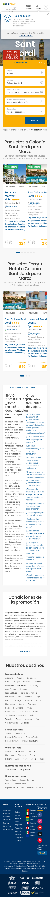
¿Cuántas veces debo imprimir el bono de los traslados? (35, 578)
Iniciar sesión (42, 23)
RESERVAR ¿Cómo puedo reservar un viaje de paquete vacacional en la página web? (33, 463)
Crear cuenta (29, 7)
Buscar (34, 120)
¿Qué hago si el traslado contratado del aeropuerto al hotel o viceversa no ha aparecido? (35, 547)
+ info (22, 186)
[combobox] (25, 111)
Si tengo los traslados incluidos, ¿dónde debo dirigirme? (35, 506)
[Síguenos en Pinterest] (40, 840)
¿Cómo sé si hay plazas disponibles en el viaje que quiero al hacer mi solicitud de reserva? (35, 494)
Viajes (5, 130)
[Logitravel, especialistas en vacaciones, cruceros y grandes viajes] (9, 4)
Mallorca (24, 130)
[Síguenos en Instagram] (40, 821)
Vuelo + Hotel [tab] (21, 62)
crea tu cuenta (26, 35)
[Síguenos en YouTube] (40, 827)
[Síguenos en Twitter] (40, 834)
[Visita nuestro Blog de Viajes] (42, 853)
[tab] (18, 252)
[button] (44, 63)
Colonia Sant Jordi (39, 130)
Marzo (14, 130)
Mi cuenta (38, 7)
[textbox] (25, 72)
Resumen (10, 186)
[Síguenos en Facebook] (40, 814)
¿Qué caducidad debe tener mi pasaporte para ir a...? (35, 439)
